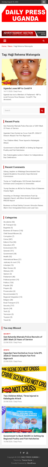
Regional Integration (11, 297)
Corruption (7, 236)
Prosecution (8, 291)
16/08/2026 (7, 442)
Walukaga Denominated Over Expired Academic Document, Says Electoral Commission (21, 173)
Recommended (9, 294)
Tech (5, 311)
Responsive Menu (43, 2)
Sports (6, 308)
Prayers (6, 288)
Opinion (6, 274)
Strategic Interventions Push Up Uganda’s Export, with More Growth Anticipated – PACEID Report (22, 198)
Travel (5, 320)
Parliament (7, 277)
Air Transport (8, 225)
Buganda (6, 228)
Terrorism (7, 314)
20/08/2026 (7, 401)
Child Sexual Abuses (11, 233)
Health (7, 83)
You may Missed (12, 328)
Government (8, 254)
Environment (8, 248)
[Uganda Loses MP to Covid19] (24, 72)
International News (10, 259)
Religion (6, 300)
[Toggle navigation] (5, 40)
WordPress (31, 463)
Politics (6, 283)
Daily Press (18, 91)
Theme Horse (27, 460)
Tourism (6, 317)
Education (7, 245)
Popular (6, 285)
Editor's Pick (8, 242)
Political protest (9, 280)
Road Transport (9, 303)
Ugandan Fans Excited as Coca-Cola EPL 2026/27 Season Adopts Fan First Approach (22, 356)
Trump (5, 181)
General (6, 251)
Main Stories (8, 268)
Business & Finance (11, 231)
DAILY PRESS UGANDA (19, 24)
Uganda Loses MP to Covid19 (17, 88)
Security (6, 306)
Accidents (7, 222)
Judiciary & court (9, 262)
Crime (5, 239)
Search (42, 110)
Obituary (6, 271)
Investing (6, 196)
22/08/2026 (7, 342)
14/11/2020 (7, 91)
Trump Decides (9, 188)
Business (6, 205)
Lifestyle (6, 265)
